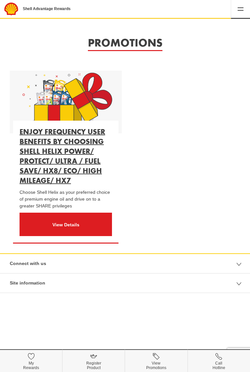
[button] (240, 9)
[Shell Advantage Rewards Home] (11, 9)
